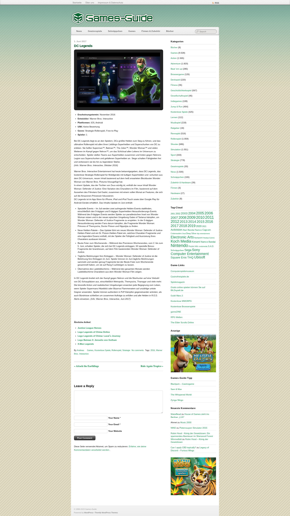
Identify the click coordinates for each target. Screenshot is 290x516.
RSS (217, 3)
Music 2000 (185, 422)
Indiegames (176, 101)
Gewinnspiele (95, 31)
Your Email (113, 424)
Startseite (77, 2)
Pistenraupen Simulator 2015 (193, 428)
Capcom (206, 230)
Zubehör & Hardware (181, 182)
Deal (184, 233)
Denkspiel (175, 80)
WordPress (88, 513)
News (79, 31)
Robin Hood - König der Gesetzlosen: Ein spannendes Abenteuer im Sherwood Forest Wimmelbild (192, 436)
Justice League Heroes (89, 328)
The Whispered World (181, 394)
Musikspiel (176, 122)
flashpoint (198, 238)
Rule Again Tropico (152, 366)
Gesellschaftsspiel (179, 96)
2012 (175, 221)
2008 (182, 217)
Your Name (113, 418)
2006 (209, 213)
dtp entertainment (203, 233)
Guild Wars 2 (177, 295)
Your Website (115, 431)
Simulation (176, 149)
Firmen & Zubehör (151, 31)
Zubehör (175, 198)
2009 (191, 217)
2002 (178, 213)
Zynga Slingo (177, 400)
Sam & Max (176, 389)
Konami (196, 241)
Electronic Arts (182, 237)
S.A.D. (211, 246)
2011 (209, 217)
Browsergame (177, 74)
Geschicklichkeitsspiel (181, 90)
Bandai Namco (195, 230)
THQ (190, 257)
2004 (191, 213)
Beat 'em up (176, 69)
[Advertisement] (99, 310)
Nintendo (179, 245)
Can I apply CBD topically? (183, 447)
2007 (174, 218)
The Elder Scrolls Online (182, 322)
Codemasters (176, 233)
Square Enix (179, 257)
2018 (183, 226)
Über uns (89, 2)
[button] (111, 100)
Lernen (174, 117)
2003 (184, 213)
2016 (153, 350)
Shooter (174, 144)
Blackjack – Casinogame (182, 384)
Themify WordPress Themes (106, 513)
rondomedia (203, 246)
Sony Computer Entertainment (190, 252)
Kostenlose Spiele (102, 350)
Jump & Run (176, 106)
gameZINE (176, 312)
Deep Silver (191, 233)
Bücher (170, 31)
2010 (200, 217)
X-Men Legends (86, 344)
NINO (173, 428)
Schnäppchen (115, 31)
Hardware (175, 193)
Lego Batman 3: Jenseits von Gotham (97, 340)
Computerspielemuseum (182, 271)
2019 (191, 226)
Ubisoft (199, 257)
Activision (176, 229)
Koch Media (181, 241)
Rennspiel (175, 133)
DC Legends (83, 46)
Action (174, 58)
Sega (187, 250)
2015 (201, 222)
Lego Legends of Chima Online (94, 332)
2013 (184, 222)
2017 (175, 226)
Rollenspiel (116, 350)
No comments (138, 350)
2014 (192, 222)
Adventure (175, 63)
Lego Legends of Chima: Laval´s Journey (99, 336)
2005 (200, 213)
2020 (198, 226)
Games (131, 31)
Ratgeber (175, 128)
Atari (185, 230)
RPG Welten (176, 317)
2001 (173, 214)
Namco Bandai (208, 242)
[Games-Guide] (113, 23)
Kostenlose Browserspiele (183, 306)
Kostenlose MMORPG (181, 301)
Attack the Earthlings (86, 366)
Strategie (126, 350)
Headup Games (209, 238)
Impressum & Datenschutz (110, 2)
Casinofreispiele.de (180, 276)
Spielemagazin (178, 282)
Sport (173, 155)
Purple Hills (193, 246)
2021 (204, 226)
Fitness (174, 85)
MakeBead (176, 414)
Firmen (174, 188)
